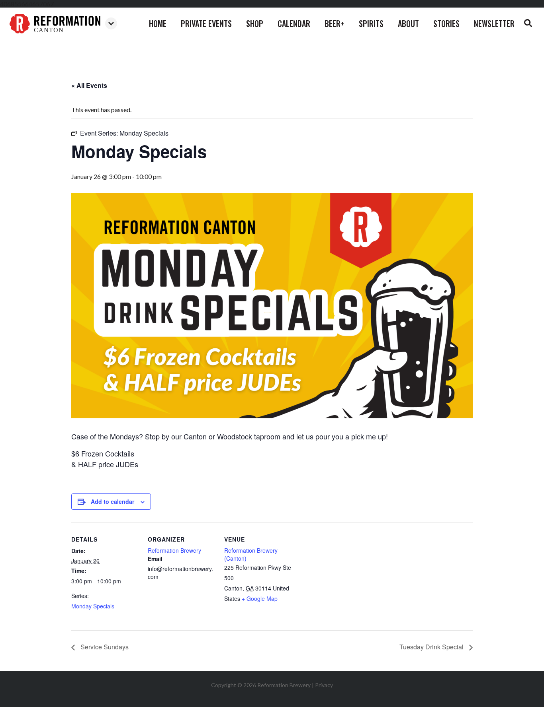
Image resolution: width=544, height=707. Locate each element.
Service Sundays (104, 646)
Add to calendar (112, 501)
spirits (371, 23)
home (157, 23)
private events (206, 23)
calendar (294, 23)
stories (446, 23)
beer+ (334, 23)
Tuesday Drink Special (432, 646)
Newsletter (494, 23)
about (408, 23)
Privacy (324, 685)
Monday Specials (92, 606)
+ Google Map (260, 598)
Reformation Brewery (174, 550)
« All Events (89, 85)
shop (254, 23)
